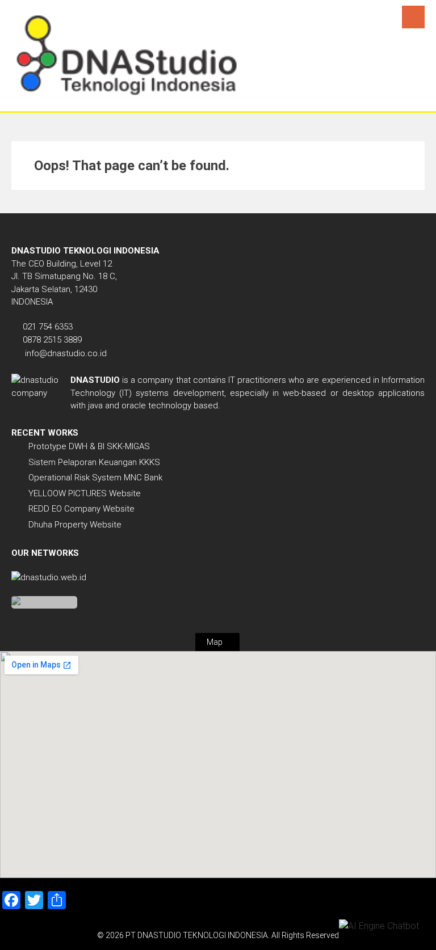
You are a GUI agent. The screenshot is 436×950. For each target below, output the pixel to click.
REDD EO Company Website (81, 509)
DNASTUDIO (95, 380)
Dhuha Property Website (74, 525)
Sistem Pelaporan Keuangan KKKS (94, 462)
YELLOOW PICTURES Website (84, 493)
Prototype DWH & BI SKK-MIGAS (89, 446)
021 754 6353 (48, 327)
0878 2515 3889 (52, 340)
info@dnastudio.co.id (66, 353)
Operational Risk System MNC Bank (95, 477)
